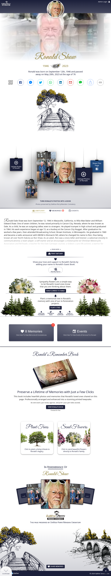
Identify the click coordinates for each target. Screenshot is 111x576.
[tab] (39, 210)
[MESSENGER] (30, 82)
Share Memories (56, 566)
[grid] (55, 174)
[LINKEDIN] (60, 82)
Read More (55, 249)
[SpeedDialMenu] (106, 571)
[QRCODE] (10, 82)
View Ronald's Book (55, 407)
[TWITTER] (40, 82)
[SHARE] (90, 82)
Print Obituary (57, 254)
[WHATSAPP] (50, 82)
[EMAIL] (70, 82)
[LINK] (100, 82)
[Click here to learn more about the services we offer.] (55, 515)
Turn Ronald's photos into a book (55, 201)
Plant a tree (55, 308)
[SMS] (80, 82)
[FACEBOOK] (20, 82)
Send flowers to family (55, 291)
